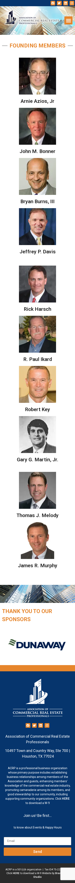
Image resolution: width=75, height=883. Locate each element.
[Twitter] (59, 3)
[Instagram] (72, 3)
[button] (68, 20)
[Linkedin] (65, 3)
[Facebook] (53, 3)
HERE (66, 798)
